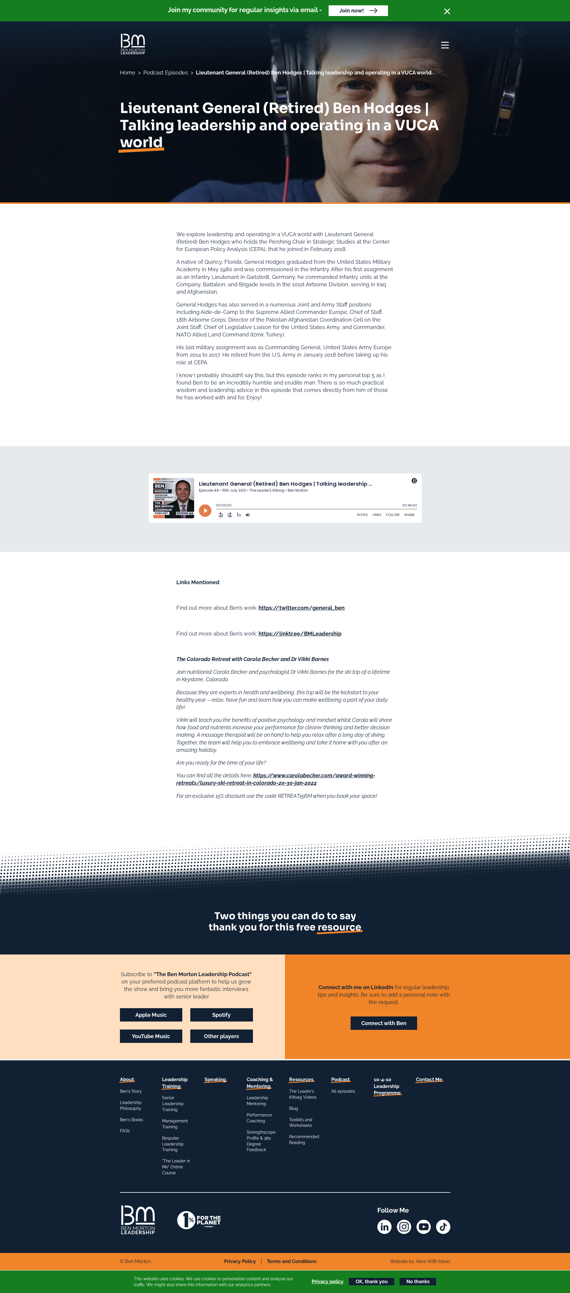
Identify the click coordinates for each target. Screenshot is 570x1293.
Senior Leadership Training (173, 1103)
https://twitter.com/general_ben (302, 608)
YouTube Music (151, 1036)
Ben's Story (131, 1091)
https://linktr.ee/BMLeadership (300, 633)
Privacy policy (327, 1281)
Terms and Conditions (291, 1261)
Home (127, 72)
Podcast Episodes (165, 72)
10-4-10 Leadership (387, 1086)
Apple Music (151, 1015)
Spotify (221, 1015)
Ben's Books (131, 1119)
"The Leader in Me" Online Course (176, 1167)
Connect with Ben (383, 1023)
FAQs (125, 1130)
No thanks (418, 1281)
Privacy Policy (240, 1261)
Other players (221, 1036)
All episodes (343, 1091)
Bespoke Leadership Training (173, 1144)
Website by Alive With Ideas (420, 1261)
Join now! (351, 10)
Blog (293, 1108)
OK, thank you (372, 1281)
